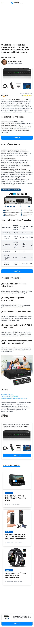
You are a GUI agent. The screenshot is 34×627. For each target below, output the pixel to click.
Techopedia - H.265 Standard (9, 396)
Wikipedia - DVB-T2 (7, 394)
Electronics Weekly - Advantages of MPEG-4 (14, 398)
